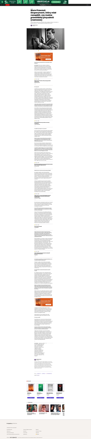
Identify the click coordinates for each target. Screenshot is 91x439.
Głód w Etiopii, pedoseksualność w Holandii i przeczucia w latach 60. (42, 253)
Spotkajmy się (25, 434)
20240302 (38, 375)
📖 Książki (38, 373)
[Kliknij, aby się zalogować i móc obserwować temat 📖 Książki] (40, 373)
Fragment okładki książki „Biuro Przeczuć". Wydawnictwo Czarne (27, 49)
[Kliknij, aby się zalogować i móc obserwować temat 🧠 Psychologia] (51, 373)
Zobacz (31, 397)
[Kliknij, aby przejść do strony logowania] (86, 4)
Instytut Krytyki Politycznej (10, 432)
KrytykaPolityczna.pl (9, 429)
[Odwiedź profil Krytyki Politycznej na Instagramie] (11, 437)
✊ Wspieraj (37, 434)
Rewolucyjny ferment (38, 226)
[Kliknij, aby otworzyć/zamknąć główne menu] (1, 5)
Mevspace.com (35, 437)
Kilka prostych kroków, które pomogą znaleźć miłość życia (42, 81)
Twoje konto (37, 432)
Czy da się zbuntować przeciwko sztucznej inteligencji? (41, 123)
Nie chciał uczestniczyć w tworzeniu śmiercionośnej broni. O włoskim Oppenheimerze (43, 165)
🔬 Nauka (43, 373)
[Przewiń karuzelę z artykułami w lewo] (27, 411)
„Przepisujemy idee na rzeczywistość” (12, 427)
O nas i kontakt (25, 432)
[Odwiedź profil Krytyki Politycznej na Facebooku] (10, 437)
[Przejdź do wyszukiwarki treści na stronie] (4, 4)
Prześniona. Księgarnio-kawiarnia (27, 429)
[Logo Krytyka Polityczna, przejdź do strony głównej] (45, 4)
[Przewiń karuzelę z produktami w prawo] (63, 391)
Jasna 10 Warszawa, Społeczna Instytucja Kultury (13, 434)
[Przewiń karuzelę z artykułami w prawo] (63, 411)
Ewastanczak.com (40, 437)
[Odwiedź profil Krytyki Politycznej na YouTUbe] (14, 437)
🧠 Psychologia (48, 373)
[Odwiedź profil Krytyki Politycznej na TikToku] (13, 437)
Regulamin (37, 429)
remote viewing (50, 145)
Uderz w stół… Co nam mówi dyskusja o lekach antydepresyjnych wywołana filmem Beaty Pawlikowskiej (42, 196)
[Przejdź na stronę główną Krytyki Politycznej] (12, 423)
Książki (32, 8)
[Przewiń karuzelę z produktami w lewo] (27, 391)
